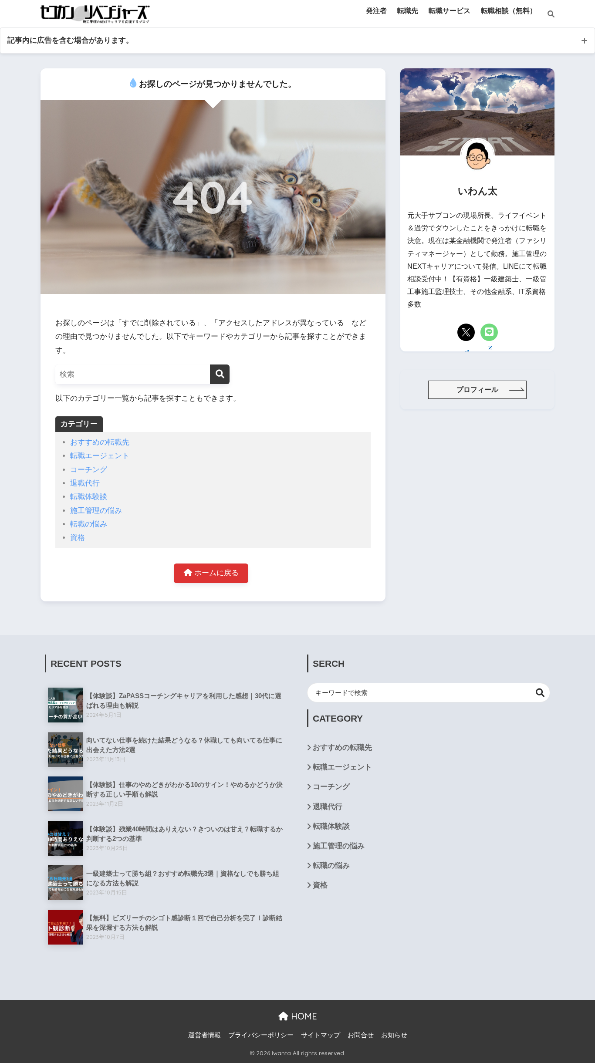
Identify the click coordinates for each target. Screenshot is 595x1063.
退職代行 (85, 483)
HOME (302, 1016)
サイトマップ (320, 1035)
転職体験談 (88, 497)
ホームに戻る (215, 573)
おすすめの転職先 (99, 442)
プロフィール (477, 389)
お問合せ (361, 1035)
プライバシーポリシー (261, 1035)
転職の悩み (88, 524)
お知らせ (394, 1035)
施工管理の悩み (96, 510)
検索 (540, 692)
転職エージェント (99, 456)
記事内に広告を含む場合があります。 (70, 40)
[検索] (545, 14)
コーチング (88, 470)
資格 (77, 537)
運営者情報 (204, 1035)
